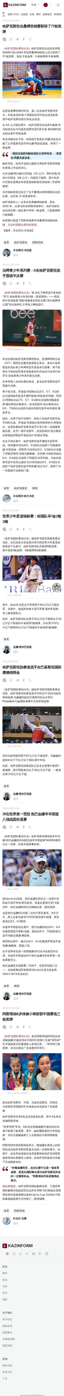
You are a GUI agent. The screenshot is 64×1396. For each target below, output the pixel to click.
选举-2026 (13, 14)
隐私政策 (7, 1325)
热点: (3, 14)
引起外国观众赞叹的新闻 (22, 224)
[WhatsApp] (11, 40)
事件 (38, 14)
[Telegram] (17, 40)
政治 (4, 1279)
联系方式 (7, 1372)
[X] (30, 40)
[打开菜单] (58, 4)
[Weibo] (27, 1253)
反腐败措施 (8, 1339)
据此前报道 (9, 1186)
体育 (6, 242)
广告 (4, 1378)
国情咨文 (47, 14)
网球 (35, 488)
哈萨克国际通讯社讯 (17, 48)
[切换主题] (48, 5)
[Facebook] (24, 40)
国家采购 (7, 1345)
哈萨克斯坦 (20, 242)
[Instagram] (4, 40)
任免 (32, 14)
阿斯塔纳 (37, 242)
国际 (4, 1299)
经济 (4, 1292)
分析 (4, 1286)
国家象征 (7, 1332)
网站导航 (7, 1365)
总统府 (24, 14)
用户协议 (7, 1319)
